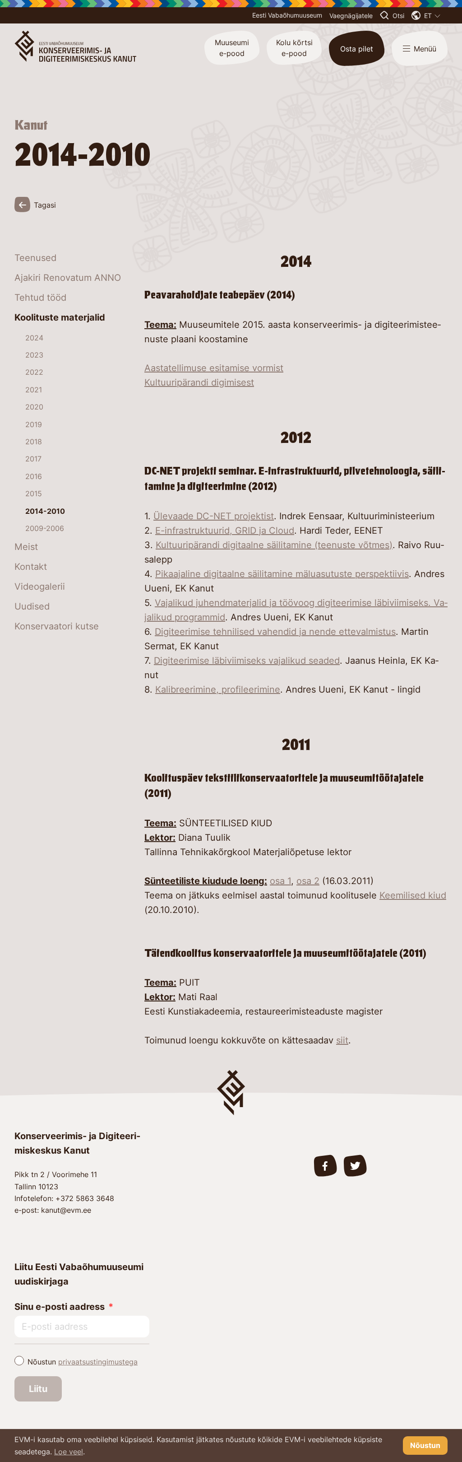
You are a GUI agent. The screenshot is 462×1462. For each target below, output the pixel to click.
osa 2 (307, 880)
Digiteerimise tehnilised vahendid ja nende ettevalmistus (275, 631)
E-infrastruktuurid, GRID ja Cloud (224, 530)
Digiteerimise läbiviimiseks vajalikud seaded (247, 660)
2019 (33, 424)
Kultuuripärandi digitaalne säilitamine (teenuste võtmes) (274, 545)
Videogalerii (39, 586)
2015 (33, 493)
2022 (34, 372)
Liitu (38, 1388)
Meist (26, 546)
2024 (34, 337)
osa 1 (280, 880)
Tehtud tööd (40, 297)
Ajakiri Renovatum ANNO (67, 277)
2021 (33, 389)
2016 (33, 476)
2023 (34, 354)
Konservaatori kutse (56, 626)
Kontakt (30, 566)
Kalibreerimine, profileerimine (217, 689)
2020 (34, 406)
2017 (33, 458)
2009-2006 (44, 528)
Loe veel (68, 1451)
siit (342, 1040)
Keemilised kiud (412, 895)
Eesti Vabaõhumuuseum (287, 15)
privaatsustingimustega (98, 1361)
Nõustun (83, 1361)
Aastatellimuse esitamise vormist (213, 368)
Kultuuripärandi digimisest (199, 382)
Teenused (35, 257)
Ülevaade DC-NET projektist (213, 516)
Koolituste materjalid (59, 317)
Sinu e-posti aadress (59, 1306)
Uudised (32, 606)
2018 (33, 441)
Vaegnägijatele (351, 15)
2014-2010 (45, 511)
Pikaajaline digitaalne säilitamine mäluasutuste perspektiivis (282, 573)
